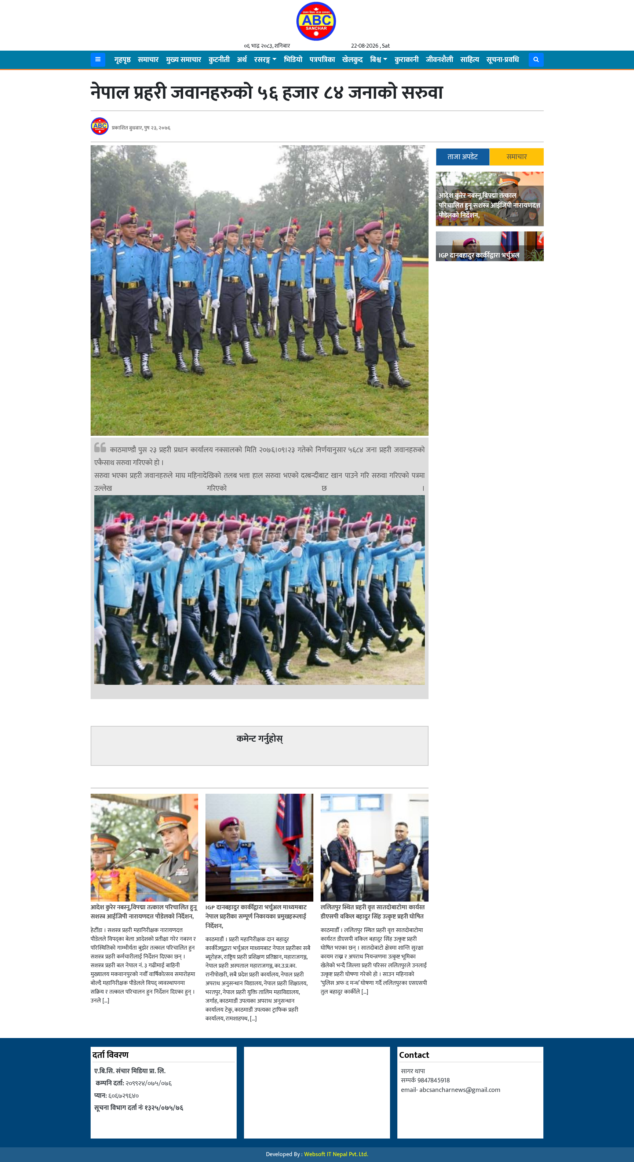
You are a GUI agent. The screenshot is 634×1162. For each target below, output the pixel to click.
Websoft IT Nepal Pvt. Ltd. (336, 1154)
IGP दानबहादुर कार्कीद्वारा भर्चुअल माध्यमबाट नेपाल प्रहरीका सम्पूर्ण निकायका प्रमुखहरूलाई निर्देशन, (256, 916)
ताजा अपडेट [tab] (463, 157)
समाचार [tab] (517, 157)
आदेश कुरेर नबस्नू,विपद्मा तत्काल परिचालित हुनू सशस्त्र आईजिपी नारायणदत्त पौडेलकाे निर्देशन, (489, 205)
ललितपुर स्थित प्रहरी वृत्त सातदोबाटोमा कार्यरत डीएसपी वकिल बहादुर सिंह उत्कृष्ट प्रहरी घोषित (373, 912)
